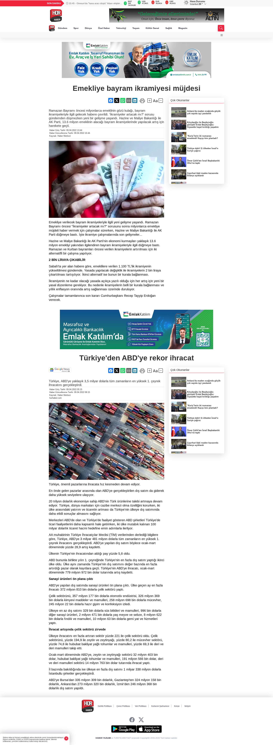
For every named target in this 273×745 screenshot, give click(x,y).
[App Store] (149, 729)
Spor (76, 28)
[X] (141, 720)
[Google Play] (123, 729)
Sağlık (168, 28)
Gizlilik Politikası (105, 706)
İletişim (188, 706)
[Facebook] (132, 720)
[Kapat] (66, 738)
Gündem (62, 28)
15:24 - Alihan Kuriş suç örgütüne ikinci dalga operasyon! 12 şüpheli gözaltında (90, 3)
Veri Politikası (140, 706)
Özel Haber (104, 28)
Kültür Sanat (152, 28)
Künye (177, 706)
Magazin (182, 28)
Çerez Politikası (123, 706)
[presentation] (117, 3)
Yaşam (135, 28)
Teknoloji (121, 28)
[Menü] (221, 35)
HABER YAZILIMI (103, 738)
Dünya (88, 28)
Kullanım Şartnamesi (160, 706)
